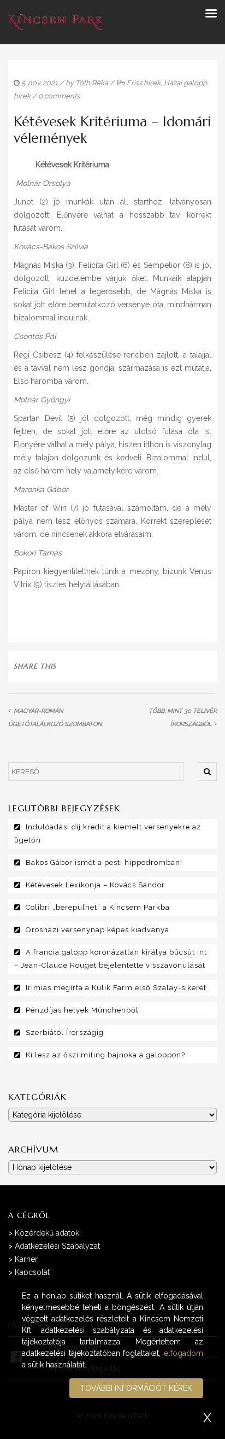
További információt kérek (136, 1388)
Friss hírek (144, 83)
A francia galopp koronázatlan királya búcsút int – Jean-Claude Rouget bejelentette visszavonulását (110, 958)
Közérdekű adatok (47, 1233)
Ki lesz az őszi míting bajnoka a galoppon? (105, 1055)
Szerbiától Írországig (65, 1032)
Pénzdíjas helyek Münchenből (82, 1010)
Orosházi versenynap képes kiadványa (97, 930)
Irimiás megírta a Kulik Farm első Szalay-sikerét (116, 988)
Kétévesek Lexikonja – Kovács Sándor (95, 885)
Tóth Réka (91, 83)
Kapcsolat (32, 1272)
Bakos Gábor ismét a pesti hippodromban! (104, 862)
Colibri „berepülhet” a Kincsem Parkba (98, 907)
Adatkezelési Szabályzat (57, 1246)
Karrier (26, 1259)
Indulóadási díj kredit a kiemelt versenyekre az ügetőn (107, 833)
